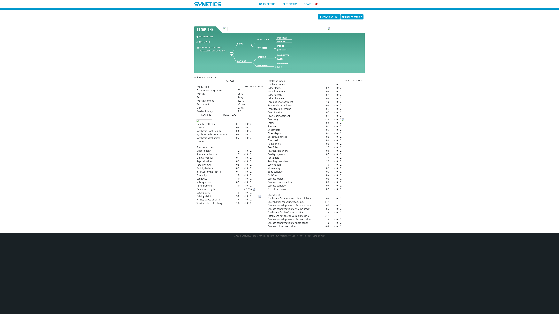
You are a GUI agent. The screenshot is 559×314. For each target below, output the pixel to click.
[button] (318, 4)
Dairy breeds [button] (267, 4)
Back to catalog (353, 16)
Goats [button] (307, 4)
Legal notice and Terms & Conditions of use (274, 235)
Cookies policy (304, 235)
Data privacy (319, 235)
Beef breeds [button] (289, 4)
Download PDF (329, 16)
